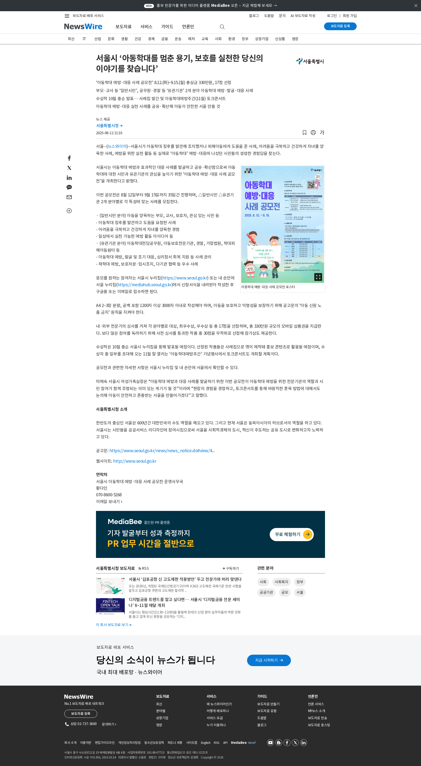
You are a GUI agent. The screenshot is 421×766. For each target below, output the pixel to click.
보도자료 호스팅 (319, 725)
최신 (71, 39)
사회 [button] (263, 582)
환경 (231, 39)
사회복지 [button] (281, 582)
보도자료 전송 (317, 718)
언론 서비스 (316, 704)
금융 (164, 39)
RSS (145, 568)
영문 (295, 39)
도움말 (269, 15)
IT (84, 39)
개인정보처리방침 (129, 743)
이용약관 (85, 743)
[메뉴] (68, 15)
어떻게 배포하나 (218, 711)
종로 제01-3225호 (197, 752)
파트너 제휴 (175, 743)
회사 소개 (70, 743)
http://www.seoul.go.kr (134, 461)
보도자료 (123, 26)
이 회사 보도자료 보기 (113, 624)
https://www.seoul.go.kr (184, 278)
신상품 (280, 39)
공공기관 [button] (266, 592)
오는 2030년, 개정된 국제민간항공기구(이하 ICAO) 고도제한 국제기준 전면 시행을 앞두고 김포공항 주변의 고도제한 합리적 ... (185, 588)
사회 (218, 39)
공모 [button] (284, 592)
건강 (137, 39)
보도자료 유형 (267, 711)
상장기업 (261, 39)
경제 (151, 39)
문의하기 (109, 724)
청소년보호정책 (154, 743)
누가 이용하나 (216, 725)
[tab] (179, 696)
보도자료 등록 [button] (80, 713)
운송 (178, 39)
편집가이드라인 (105, 743)
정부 (245, 39)
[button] (304, 132)
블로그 (254, 15)
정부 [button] (300, 582)
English (205, 743)
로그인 (332, 15)
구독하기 (232, 568)
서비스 (146, 26)
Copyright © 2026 (212, 757)
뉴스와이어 (117, 146)
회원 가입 (350, 15)
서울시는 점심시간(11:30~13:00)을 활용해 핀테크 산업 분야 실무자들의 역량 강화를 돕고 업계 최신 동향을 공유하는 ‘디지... (185, 614)
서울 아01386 (92, 757)
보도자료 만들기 (268, 704)
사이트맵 (191, 743)
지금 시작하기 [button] (266, 660)
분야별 (160, 711)
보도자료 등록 (340, 26)
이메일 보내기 (109, 501)
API (225, 743)
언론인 (188, 26)
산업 (97, 39)
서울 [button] (300, 592)
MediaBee (239, 743)
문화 (111, 39)
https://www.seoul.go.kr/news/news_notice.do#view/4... (162, 450)
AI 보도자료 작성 (303, 15)
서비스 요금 (215, 718)
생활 (124, 39)
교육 (204, 39)
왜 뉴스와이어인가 (219, 704)
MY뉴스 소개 (316, 711)
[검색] (222, 27)
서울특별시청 (109, 125)
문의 (282, 15)
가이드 (167, 26)
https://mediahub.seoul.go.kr (144, 284)
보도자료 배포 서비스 (88, 15)
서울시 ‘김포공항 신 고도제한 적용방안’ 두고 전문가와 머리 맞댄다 (185, 579)
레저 (191, 39)
